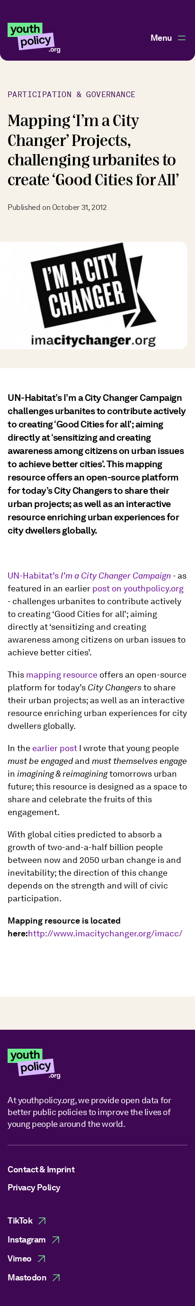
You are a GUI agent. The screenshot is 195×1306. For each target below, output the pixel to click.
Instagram (27, 1239)
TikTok (20, 1220)
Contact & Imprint (41, 1169)
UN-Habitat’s (90, 575)
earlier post (54, 748)
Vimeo (20, 1258)
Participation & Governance (71, 94)
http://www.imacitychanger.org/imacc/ (105, 933)
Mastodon (27, 1277)
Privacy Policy (34, 1187)
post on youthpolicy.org (138, 588)
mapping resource (62, 675)
